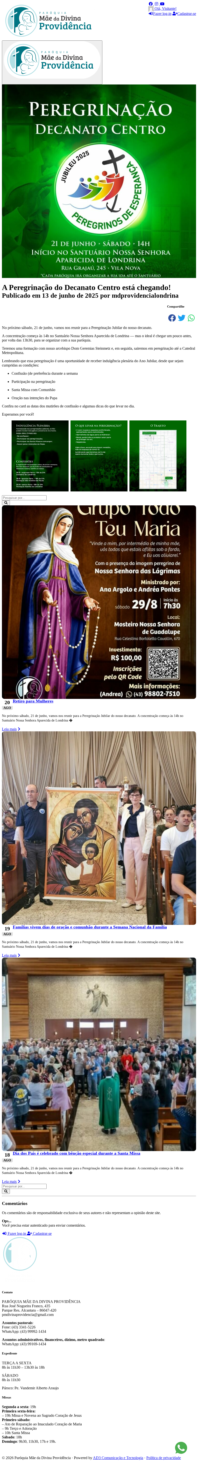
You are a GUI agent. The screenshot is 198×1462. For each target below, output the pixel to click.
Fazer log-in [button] (17, 1233)
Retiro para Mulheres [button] (33, 701)
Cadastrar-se (186, 14)
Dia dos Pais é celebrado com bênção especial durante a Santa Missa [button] (76, 1153)
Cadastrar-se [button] (42, 1233)
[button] (151, 4)
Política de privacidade (163, 1458)
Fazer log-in (162, 14)
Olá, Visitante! (165, 8)
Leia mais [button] (9, 729)
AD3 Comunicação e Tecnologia (118, 1458)
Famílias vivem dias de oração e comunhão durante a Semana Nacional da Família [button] (90, 927)
